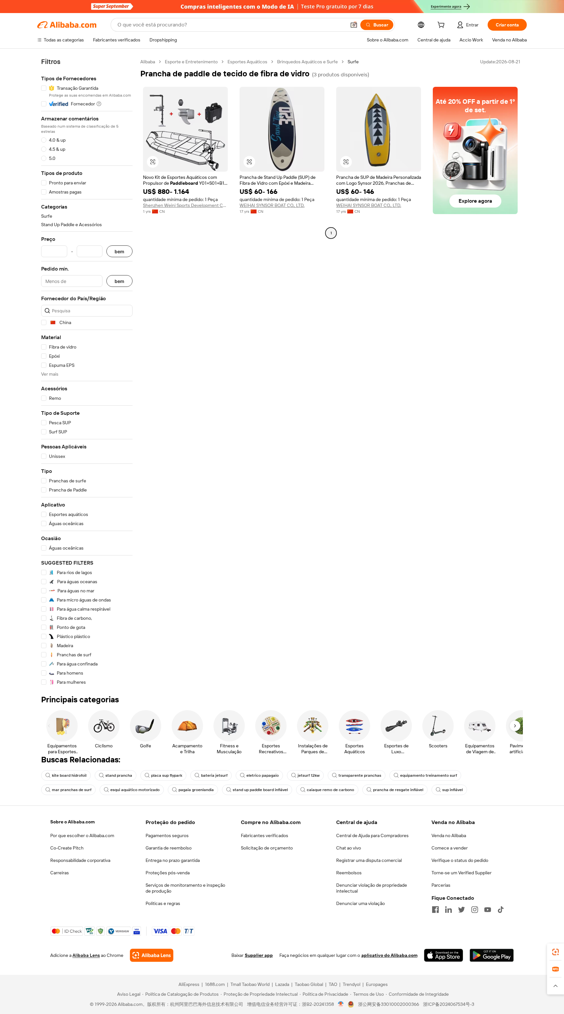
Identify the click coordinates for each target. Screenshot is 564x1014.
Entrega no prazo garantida (173, 860)
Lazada (282, 984)
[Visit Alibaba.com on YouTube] (488, 909)
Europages (377, 984)
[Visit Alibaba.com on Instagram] (474, 909)
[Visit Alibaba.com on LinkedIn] (448, 909)
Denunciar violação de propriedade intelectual (371, 888)
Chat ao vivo (348, 847)
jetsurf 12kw (309, 775)
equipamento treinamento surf (428, 775)
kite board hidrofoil (69, 775)
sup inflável (452, 790)
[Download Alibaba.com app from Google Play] (492, 955)
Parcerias (440, 885)
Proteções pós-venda (168, 872)
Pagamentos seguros (167, 835)
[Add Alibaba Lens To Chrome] (151, 955)
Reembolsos (349, 872)
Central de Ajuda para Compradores (372, 835)
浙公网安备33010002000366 (388, 1004)
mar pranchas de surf (71, 790)
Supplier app (259, 955)
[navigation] (87, 372)
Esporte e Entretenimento (191, 61)
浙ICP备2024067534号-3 (448, 1004)
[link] (555, 952)
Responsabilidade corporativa (80, 860)
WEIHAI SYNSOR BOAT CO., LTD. (272, 205)
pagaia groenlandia (196, 790)
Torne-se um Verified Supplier (461, 872)
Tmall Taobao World (250, 984)
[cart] (442, 25)
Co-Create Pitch (67, 847)
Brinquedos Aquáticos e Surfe (307, 61)
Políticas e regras (163, 903)
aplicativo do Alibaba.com (389, 955)
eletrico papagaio (262, 775)
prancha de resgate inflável (398, 790)
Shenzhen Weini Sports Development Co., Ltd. (185, 205)
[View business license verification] (341, 1004)
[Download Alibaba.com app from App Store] (443, 955)
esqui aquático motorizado (135, 790)
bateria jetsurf (214, 775)
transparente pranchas (359, 775)
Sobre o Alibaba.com (72, 821)
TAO (333, 984)
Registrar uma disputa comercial (369, 860)
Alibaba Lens (86, 955)
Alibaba (147, 61)
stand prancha (118, 775)
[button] (354, 25)
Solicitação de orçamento (267, 847)
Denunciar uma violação (360, 903)
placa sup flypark (166, 775)
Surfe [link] (353, 61)
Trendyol (351, 984)
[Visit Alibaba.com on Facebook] (435, 909)
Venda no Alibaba (448, 835)
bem (119, 251)
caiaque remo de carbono (330, 790)
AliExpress (189, 984)
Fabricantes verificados (264, 835)
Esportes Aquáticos (247, 61)
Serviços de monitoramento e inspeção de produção (185, 888)
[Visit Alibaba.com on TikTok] (501, 909)
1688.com (215, 984)
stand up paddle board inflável (260, 790)
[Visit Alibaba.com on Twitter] (461, 909)
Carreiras (59, 872)
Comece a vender (449, 847)
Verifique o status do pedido (459, 860)
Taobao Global (309, 984)
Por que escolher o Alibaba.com (82, 835)
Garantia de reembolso (169, 847)
